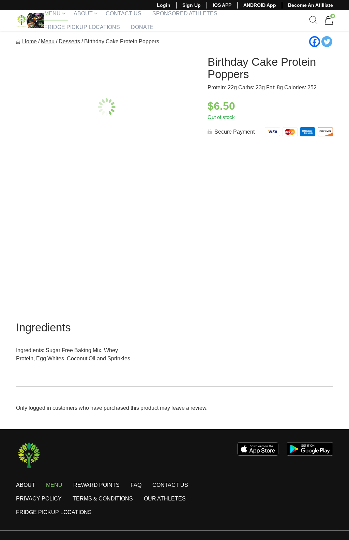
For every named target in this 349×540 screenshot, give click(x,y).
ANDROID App (259, 5)
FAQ (136, 485)
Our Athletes (165, 498)
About (83, 13)
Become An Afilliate (310, 5)
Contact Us (123, 13)
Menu (52, 13)
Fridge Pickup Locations (82, 27)
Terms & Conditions (103, 498)
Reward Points (96, 485)
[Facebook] (314, 41)
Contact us (170, 485)
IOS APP (222, 5)
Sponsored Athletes (184, 13)
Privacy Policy (39, 498)
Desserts (69, 41)
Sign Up (191, 5)
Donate (142, 27)
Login (163, 5)
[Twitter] (326, 41)
